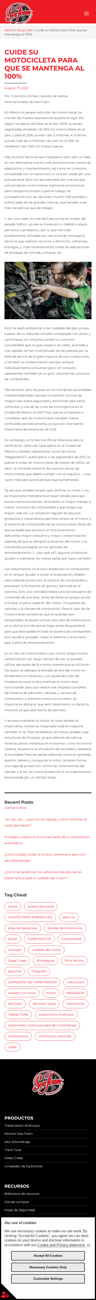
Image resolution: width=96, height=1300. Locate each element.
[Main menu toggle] (86, 13)
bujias (12, 939)
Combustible (71, 939)
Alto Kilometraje (17, 1142)
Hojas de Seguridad (19, 1210)
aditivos (69, 917)
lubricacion (75, 982)
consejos (15, 950)
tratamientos (18, 1036)
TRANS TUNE (18, 1014)
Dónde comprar (16, 1202)
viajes (12, 1047)
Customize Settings (48, 1278)
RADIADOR (75, 993)
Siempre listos (15, 807)
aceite (12, 906)
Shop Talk (24, 30)
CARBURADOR (39, 939)
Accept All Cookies (48, 1255)
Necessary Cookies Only (48, 1267)
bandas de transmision (65, 928)
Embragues (45, 960)
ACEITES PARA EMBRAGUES (30, 917)
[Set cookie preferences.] (9, 1291)
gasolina (14, 971)
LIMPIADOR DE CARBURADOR (32, 982)
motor (51, 993)
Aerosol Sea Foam (18, 1133)
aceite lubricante (41, 906)
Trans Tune (12, 1150)
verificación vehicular (55, 1036)
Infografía (38, 971)
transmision (75, 1003)
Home (9, 30)
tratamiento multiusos (56, 1014)
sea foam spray (44, 1003)
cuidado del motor (46, 950)
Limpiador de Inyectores (23, 1166)
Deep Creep (17, 960)
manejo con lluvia (22, 993)
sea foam (15, 1003)
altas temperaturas (22, 928)
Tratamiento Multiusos (22, 1125)
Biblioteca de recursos (21, 1193)
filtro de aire (74, 960)
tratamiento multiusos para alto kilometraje (42, 1025)
